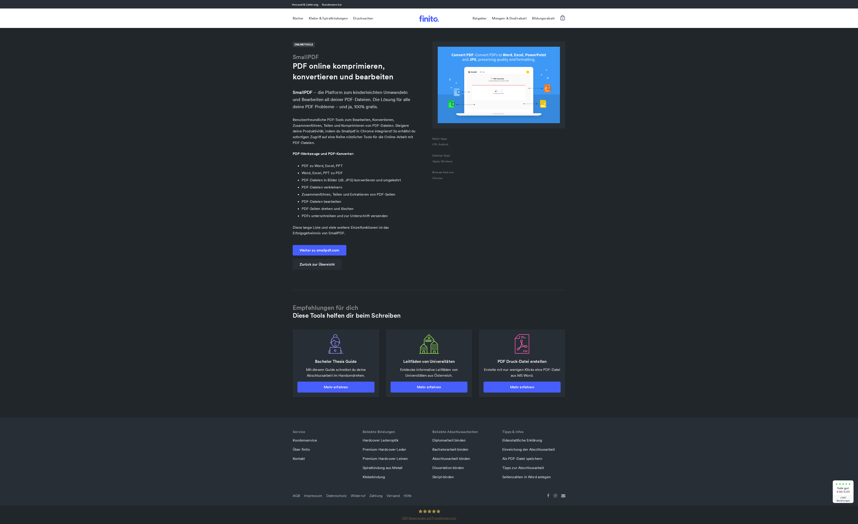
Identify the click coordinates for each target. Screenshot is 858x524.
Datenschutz (336, 495)
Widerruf (358, 495)
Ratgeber (480, 18)
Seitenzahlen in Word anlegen (526, 477)
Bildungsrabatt (543, 18)
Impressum (313, 495)
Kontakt (299, 458)
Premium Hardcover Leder (384, 449)
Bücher (298, 18)
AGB (296, 495)
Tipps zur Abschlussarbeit (523, 467)
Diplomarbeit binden (449, 440)
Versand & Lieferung (305, 4)
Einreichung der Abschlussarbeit (528, 449)
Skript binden (443, 477)
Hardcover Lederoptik (380, 440)
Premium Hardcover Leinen (385, 458)
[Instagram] (555, 495)
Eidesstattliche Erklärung (522, 440)
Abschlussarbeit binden (451, 458)
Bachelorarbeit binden (450, 449)
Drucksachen (363, 18)
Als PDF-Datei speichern (522, 458)
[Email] (563, 495)
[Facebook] (548, 495)
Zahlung (376, 495)
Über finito (301, 449)
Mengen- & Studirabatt (509, 18)
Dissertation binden (448, 467)
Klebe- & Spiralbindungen (328, 18)
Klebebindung (374, 477)
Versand (393, 495)
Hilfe (408, 495)
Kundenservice (332, 4)
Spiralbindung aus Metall (383, 467)
